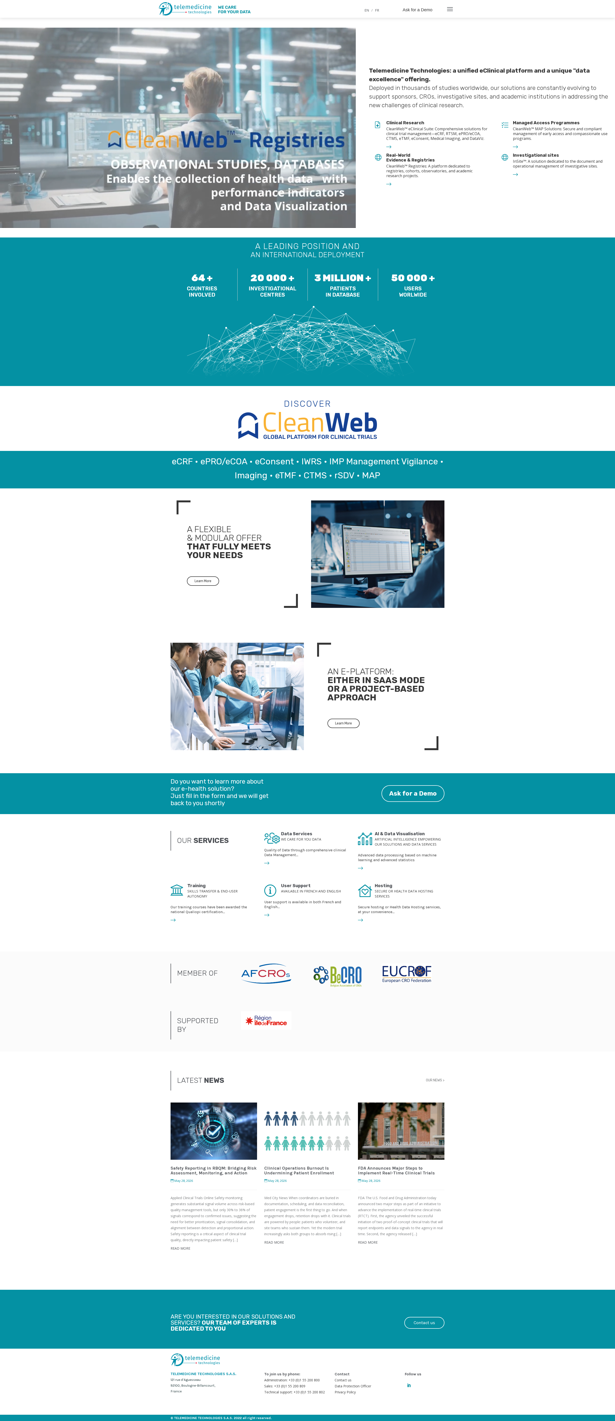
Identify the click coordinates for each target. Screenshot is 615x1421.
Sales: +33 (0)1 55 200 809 (284, 1386)
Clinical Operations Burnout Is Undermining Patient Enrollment (299, 1170)
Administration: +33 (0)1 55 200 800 (292, 1380)
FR (377, 10)
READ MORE (180, 1248)
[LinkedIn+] (409, 1384)
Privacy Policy (345, 1392)
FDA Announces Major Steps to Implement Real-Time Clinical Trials (396, 1170)
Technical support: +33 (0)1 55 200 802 (294, 1392)
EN (366, 10)
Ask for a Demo (417, 9)
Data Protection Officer (353, 1386)
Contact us (424, 1322)
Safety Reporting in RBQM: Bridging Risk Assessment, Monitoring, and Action (214, 1170)
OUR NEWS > (435, 1080)
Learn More (203, 581)
